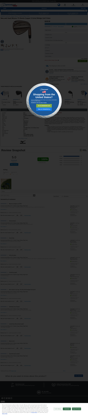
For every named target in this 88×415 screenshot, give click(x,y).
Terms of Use (4, 413)
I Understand (66, 408)
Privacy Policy (34, 412)
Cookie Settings (57, 408)
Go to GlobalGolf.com (44, 105)
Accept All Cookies (76, 408)
